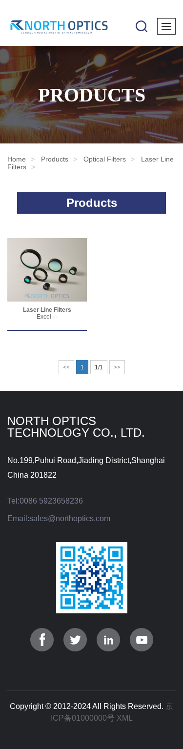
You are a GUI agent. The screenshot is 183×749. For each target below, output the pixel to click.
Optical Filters (104, 159)
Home (16, 159)
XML (125, 718)
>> (117, 367)
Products (54, 159)
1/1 (99, 367)
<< (66, 367)
